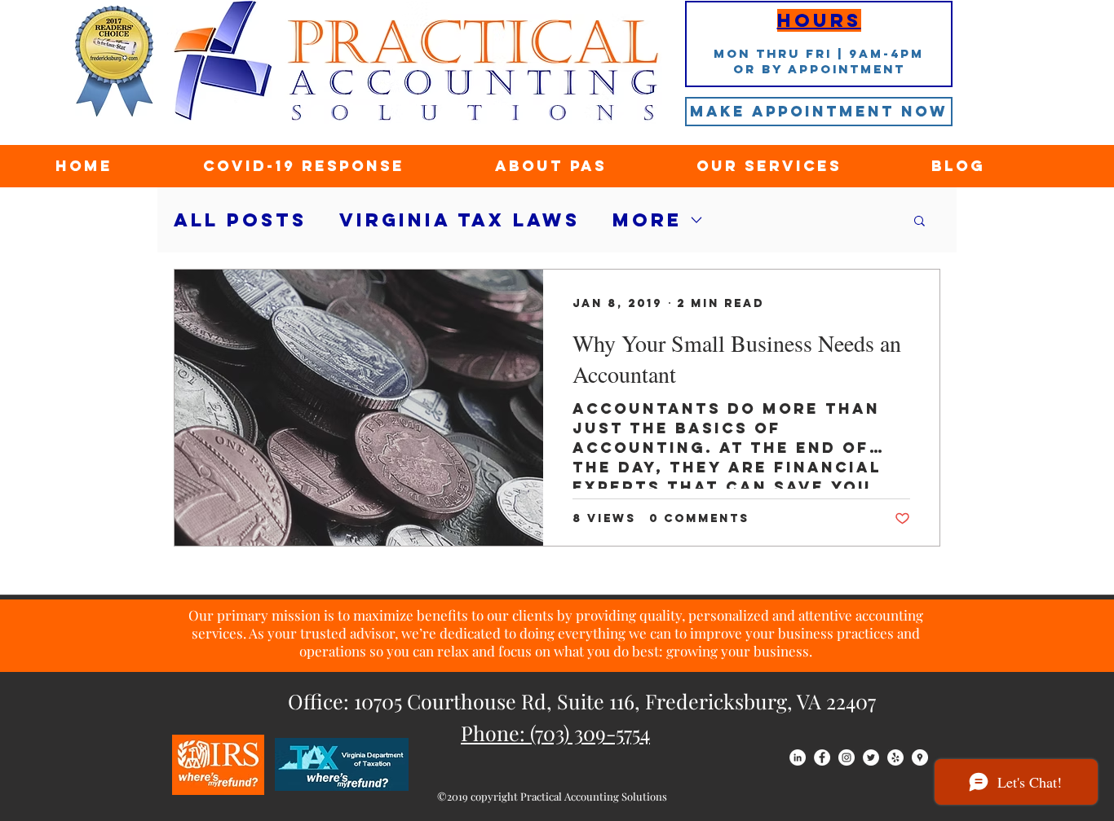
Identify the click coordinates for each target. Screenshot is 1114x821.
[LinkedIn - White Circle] (797, 757)
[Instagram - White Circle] (846, 757)
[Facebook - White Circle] (822, 757)
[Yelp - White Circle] (895, 757)
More (647, 220)
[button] (919, 221)
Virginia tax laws (459, 220)
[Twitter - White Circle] (871, 757)
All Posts (240, 220)
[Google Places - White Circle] (920, 757)
